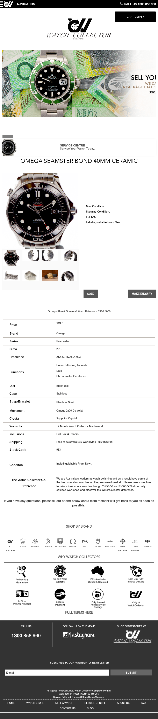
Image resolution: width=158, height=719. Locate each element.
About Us (123, 703)
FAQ (143, 703)
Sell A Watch (64, 703)
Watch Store (35, 703)
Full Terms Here (79, 612)
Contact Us (68, 708)
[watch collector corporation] (79, 28)
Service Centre (95, 703)
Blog (90, 708)
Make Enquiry (142, 293)
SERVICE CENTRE (72, 145)
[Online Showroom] (131, 636)
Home (11, 703)
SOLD (90, 293)
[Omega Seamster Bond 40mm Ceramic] (11, 257)
